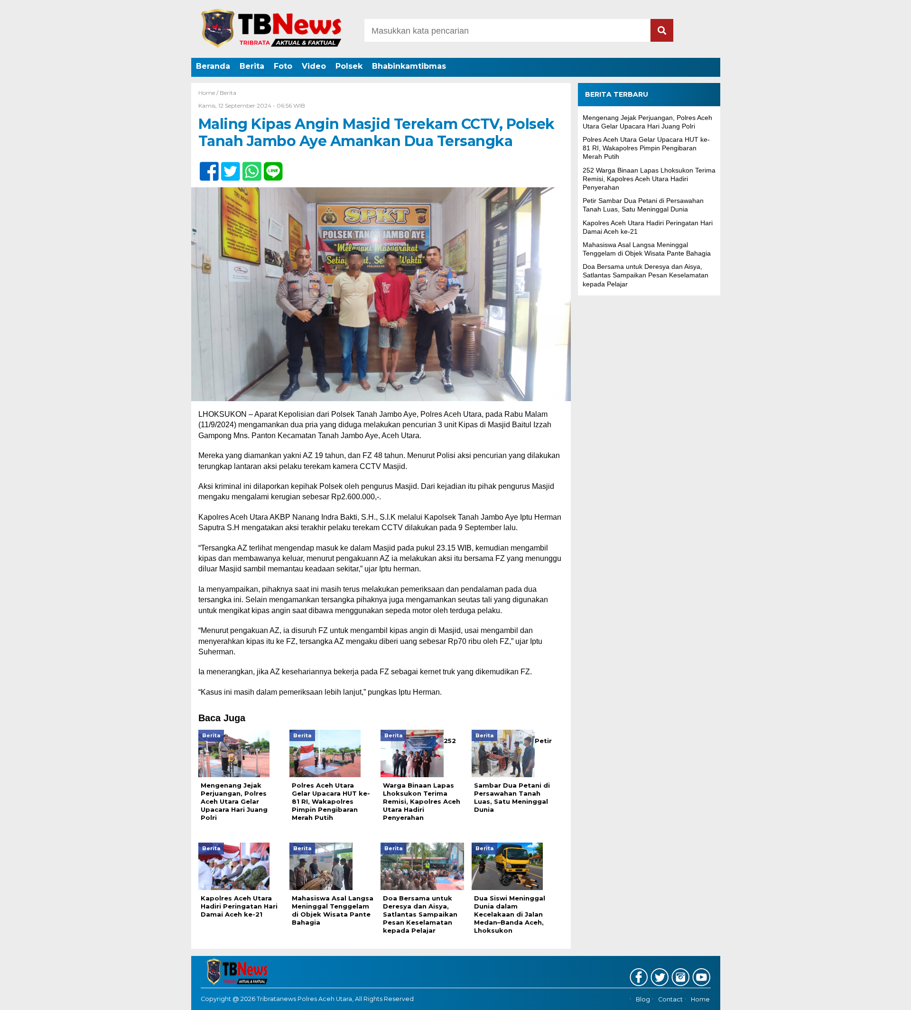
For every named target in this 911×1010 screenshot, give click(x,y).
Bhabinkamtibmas (409, 66)
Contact (670, 999)
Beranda (213, 66)
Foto (283, 66)
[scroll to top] (873, 996)
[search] (662, 30)
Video (314, 66)
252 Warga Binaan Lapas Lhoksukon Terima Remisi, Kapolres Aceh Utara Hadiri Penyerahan (649, 178)
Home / (209, 92)
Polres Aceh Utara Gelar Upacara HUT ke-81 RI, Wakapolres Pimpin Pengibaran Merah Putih (646, 148)
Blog (643, 999)
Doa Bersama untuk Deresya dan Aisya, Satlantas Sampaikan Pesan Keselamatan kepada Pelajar (645, 275)
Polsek (349, 66)
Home (700, 999)
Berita (252, 66)
